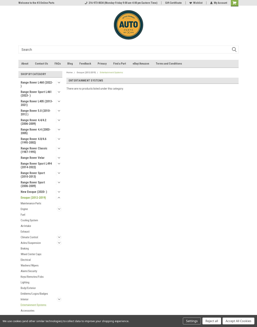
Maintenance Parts (31, 203)
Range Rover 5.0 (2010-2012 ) (36, 112)
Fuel (23, 214)
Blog (70, 63)
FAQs (58, 63)
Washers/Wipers (30, 265)
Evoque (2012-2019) (33, 197)
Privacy (102, 63)
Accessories (27, 310)
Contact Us (41, 63)
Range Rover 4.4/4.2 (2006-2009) (33, 121)
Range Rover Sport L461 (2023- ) (36, 93)
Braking (25, 248)
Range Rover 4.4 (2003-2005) (36, 131)
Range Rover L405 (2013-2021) (37, 103)
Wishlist (197, 2)
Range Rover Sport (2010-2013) (33, 174)
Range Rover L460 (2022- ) (37, 84)
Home (69, 72)
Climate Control (29, 237)
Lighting (25, 282)
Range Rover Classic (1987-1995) (34, 150)
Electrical (26, 260)
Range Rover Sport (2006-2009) (33, 184)
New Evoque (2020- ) (34, 192)
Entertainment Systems (33, 305)
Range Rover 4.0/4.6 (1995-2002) (33, 140)
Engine (24, 209)
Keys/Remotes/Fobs (32, 276)
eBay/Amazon (141, 63)
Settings (192, 321)
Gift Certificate (173, 2)
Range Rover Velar (33, 158)
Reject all (211, 321)
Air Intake (26, 226)
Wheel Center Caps (31, 254)
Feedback (85, 63)
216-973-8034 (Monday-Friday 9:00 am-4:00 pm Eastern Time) (123, 2)
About (24, 63)
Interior (24, 299)
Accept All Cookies (238, 321)
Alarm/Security (29, 271)
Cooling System (29, 220)
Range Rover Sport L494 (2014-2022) (36, 165)
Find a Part (119, 63)
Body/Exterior (28, 288)
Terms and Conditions (169, 63)
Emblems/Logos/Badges (34, 293)
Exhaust (25, 231)
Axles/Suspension (31, 243)
